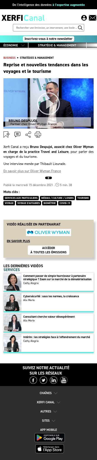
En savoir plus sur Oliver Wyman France (32, 171)
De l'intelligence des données (48, 5)
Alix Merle (29, 300)
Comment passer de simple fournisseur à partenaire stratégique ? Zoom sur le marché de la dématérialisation (57, 277)
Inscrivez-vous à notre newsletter (48, 39)
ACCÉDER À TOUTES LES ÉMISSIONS (48, 250)
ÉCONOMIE (10, 45)
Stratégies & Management (37, 58)
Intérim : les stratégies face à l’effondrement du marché (56, 337)
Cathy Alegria (31, 283)
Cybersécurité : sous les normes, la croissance (51, 296)
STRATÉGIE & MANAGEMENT (57, 45)
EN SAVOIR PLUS (18, 241)
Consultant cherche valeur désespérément (49, 316)
